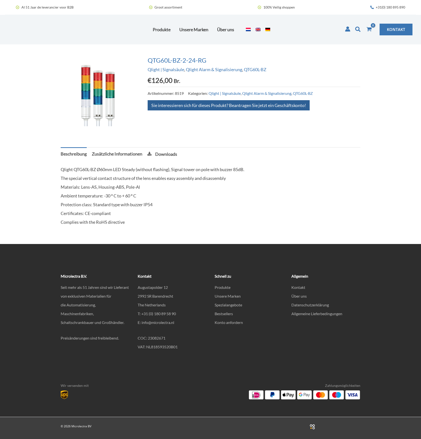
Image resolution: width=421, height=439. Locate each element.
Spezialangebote (228, 304)
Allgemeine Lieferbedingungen (316, 313)
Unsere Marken (228, 296)
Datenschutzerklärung (310, 304)
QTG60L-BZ (255, 69)
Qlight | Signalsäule (166, 69)
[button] (358, 29)
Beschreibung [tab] (74, 153)
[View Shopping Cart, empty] (369, 29)
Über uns (299, 296)
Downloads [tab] (166, 154)
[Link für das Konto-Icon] (347, 29)
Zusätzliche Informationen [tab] (117, 153)
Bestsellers (224, 313)
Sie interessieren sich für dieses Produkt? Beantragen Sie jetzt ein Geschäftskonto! (228, 105)
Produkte (222, 287)
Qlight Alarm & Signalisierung (214, 69)
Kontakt (298, 287)
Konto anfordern (229, 322)
